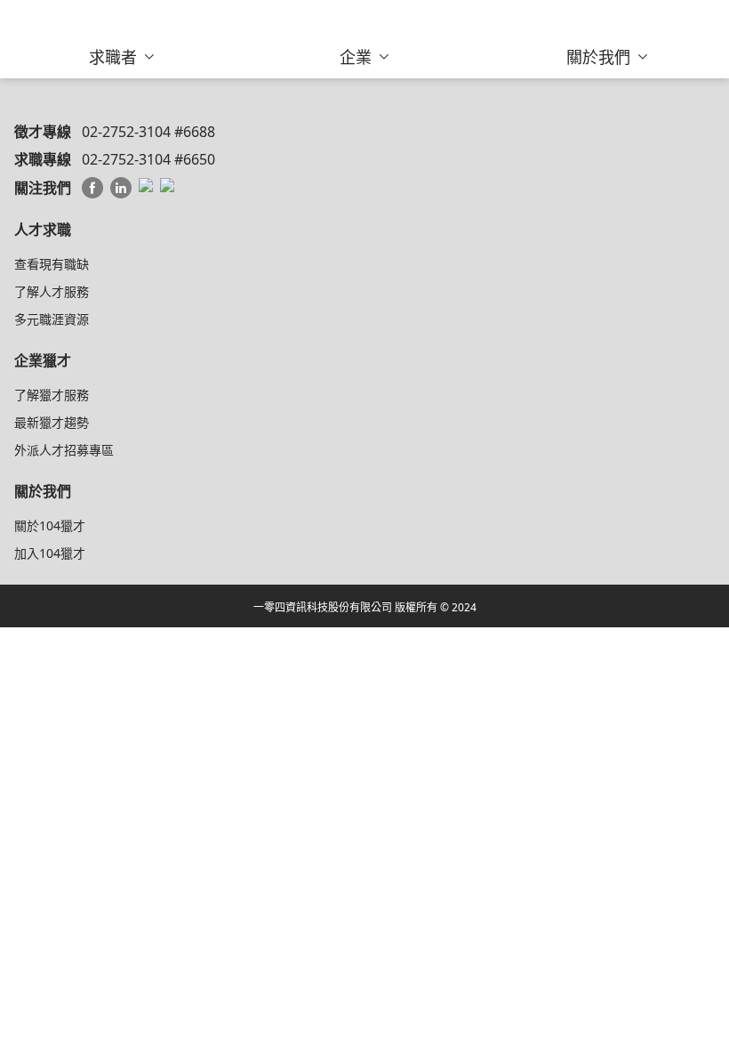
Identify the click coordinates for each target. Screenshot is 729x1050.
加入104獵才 (49, 553)
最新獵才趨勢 (51, 422)
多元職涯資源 (51, 319)
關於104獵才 (49, 525)
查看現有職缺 (51, 263)
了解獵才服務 (51, 394)
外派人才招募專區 (64, 449)
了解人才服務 (51, 291)
